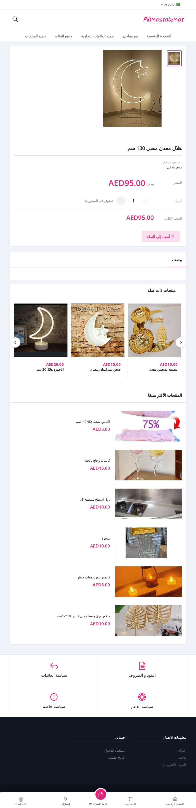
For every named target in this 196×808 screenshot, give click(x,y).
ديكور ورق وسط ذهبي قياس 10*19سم (83, 616)
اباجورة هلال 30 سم (50, 369)
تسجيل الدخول (114, 750)
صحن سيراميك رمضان (105, 369)
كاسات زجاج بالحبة (97, 461)
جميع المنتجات (35, 36)
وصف (177, 259)
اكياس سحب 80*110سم (93, 422)
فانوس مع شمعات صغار (93, 577)
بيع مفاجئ (130, 36)
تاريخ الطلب (116, 757)
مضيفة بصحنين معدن (163, 369)
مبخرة (106, 538)
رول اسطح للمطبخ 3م (95, 500)
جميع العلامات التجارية (97, 36)
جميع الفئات (63, 36)
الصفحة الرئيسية (159, 36)
